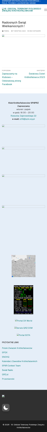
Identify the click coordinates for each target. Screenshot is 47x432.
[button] (6, 407)
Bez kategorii (35, 31)
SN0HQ (5, 357)
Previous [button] (5, 133)
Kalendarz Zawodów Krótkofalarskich (19, 361)
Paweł (6, 31)
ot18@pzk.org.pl (27, 119)
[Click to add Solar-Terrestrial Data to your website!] (23, 313)
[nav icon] (45, 9)
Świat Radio (7, 370)
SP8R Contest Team (11, 365)
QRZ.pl (5, 374)
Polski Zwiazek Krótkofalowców (17, 348)
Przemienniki (8, 379)
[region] (23, 134)
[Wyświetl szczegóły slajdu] (23, 134)
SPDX (4, 352)
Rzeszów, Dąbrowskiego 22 (23, 116)
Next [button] (42, 133)
